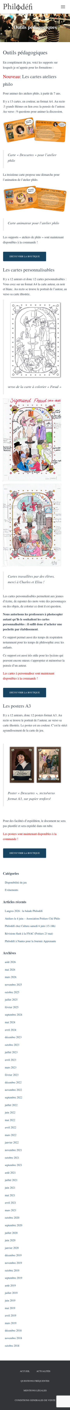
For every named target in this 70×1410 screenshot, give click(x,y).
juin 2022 (10, 1112)
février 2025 (11, 1007)
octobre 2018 (12, 1345)
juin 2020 (10, 1240)
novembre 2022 (13, 1090)
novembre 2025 (13, 984)
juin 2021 (10, 1187)
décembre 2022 (13, 1082)
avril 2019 (10, 1315)
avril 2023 (10, 1060)
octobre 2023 (12, 1045)
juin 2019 (10, 1300)
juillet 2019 (11, 1293)
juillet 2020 (11, 1233)
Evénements (11, 890)
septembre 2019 (13, 1278)
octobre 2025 (12, 992)
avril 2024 (10, 1030)
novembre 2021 (13, 1150)
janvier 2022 (12, 1142)
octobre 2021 (12, 1157)
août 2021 (10, 1172)
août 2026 (10, 962)
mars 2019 (10, 1323)
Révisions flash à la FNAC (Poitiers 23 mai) (29, 933)
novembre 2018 (13, 1338)
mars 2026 (10, 977)
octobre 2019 (12, 1270)
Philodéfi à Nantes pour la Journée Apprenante (30, 941)
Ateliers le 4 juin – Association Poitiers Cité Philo (32, 918)
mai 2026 (10, 969)
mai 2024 (10, 1022)
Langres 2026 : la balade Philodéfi (24, 911)
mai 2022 (10, 1120)
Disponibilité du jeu (16, 882)
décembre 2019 (13, 1255)
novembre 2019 (13, 1263)
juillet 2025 (11, 999)
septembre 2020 (13, 1225)
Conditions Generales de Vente (35, 1400)
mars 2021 (10, 1210)
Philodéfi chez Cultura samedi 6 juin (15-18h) (30, 926)
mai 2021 (10, 1195)
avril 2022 (10, 1127)
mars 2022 (10, 1135)
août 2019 (10, 1285)
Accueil (25, 1371)
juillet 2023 (11, 1052)
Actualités (43, 1371)
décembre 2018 (13, 1330)
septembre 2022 (13, 1097)
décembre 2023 (13, 1037)
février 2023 (11, 1075)
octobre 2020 (12, 1217)
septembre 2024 (13, 1014)
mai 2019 (10, 1308)
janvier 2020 (12, 1248)
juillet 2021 (11, 1180)
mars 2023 (10, 1067)
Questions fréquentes (35, 1380)
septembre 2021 (13, 1165)
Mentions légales (35, 1390)
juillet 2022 (11, 1105)
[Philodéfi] (19, 7)
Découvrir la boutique (25, 256)
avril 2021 (10, 1202)
